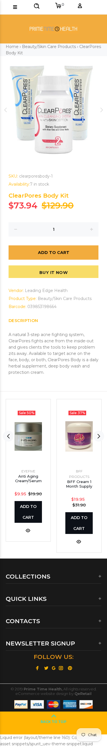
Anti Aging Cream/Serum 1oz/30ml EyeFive (28, 483)
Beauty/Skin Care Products (49, 46)
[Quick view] (28, 530)
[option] (53, 109)
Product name (45, 727)
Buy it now (53, 272)
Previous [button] (5, 109)
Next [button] (101, 109)
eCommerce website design (41, 693)
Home (12, 46)
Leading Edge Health (46, 290)
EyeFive (28, 471)
